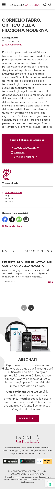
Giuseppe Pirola (10, 37)
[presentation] (24, 308)
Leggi (50, 282)
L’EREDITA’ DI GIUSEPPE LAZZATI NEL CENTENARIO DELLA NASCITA (27, 264)
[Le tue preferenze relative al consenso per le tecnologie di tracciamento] (50, 484)
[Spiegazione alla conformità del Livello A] (44, 461)
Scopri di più (27, 418)
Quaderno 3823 (13, 44)
